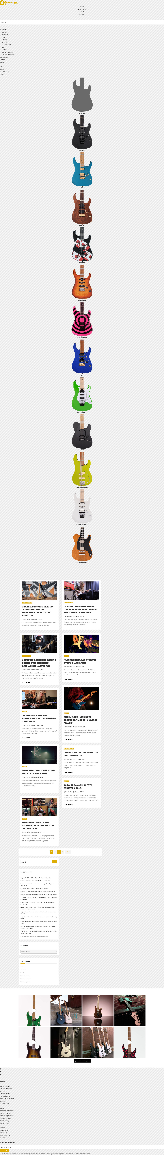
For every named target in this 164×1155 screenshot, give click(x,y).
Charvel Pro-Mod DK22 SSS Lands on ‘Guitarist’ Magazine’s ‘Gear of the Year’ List (38, 611)
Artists (2, 69)
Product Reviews (27, 602)
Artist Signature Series (7, 1099)
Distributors (3, 1133)
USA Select (3, 1101)
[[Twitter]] (0, 1071)
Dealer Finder (4, 1130)
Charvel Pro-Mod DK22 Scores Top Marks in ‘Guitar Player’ (80, 720)
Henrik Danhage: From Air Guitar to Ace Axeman (35, 881)
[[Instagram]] (0, 1076)
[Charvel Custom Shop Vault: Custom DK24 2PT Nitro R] (129, 1042)
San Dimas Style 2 (6, 1089)
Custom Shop (4, 72)
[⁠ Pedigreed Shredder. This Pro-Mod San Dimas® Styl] (98, 1010)
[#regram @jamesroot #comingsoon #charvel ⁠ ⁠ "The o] (66, 1042)
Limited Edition (5, 1094)
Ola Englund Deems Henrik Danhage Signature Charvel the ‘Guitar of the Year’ (80, 609)
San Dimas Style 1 (5, 1086)
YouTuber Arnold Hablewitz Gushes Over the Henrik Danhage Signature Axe (39, 663)
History (2, 74)
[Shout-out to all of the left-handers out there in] (66, 1010)
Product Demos (68, 602)
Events (22, 973)
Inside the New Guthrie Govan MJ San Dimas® (34, 889)
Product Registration (6, 1116)
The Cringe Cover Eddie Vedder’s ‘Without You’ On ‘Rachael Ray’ (38, 825)
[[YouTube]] (0, 1074)
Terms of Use (4, 1123)
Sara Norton (26, 619)
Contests (23, 970)
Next (68, 852)
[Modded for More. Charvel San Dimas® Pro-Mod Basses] (98, 1042)
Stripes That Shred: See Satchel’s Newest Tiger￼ (35, 878)
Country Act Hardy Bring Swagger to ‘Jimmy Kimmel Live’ (37, 891)
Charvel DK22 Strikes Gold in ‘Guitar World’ (81, 754)
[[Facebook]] (0, 1069)
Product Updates (25, 982)
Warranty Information (7, 1111)
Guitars (82, 7)
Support (82, 14)
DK (1, 1083)
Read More (68, 679)
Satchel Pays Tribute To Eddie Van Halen (78, 787)
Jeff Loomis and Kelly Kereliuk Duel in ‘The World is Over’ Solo (39, 718)
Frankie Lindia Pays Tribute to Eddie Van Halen (80, 661)
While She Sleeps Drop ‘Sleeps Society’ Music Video (38, 772)
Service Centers (5, 1135)
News (1, 67)
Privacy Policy (4, 1121)
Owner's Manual (5, 1113)
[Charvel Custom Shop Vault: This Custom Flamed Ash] (34, 1010)
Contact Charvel (5, 1118)
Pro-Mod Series (5, 1096)
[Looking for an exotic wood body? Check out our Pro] (129, 1010)
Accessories (82, 9)
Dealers (82, 12)
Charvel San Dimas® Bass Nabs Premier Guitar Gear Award (38, 894)
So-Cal (2, 1091)
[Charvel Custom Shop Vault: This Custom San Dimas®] (34, 1042)
